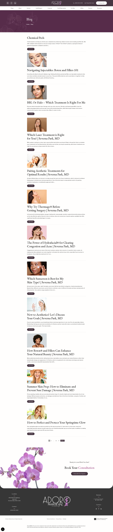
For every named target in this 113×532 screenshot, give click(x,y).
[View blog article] (37, 60)
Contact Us (101, 3)
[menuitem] (7, 3)
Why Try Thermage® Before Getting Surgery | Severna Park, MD (48, 208)
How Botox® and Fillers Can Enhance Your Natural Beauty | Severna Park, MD (50, 352)
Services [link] (28, 8)
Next (62, 440)
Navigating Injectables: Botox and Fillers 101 (52, 70)
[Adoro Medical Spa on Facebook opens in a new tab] (11, 3)
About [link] (20, 8)
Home (27, 24)
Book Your (79, 465)
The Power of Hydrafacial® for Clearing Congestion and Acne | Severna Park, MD (51, 244)
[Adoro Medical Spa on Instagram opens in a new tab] (8, 3)
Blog (32, 24)
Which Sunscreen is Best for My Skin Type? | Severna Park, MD (45, 280)
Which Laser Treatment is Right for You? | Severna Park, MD (45, 136)
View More (30, 49)
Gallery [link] (82, 8)
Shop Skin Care (89, 3)
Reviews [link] (90, 8)
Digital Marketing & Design (102, 519)
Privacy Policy (59, 519)
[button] (3, 529)
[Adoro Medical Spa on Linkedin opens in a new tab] (15, 3)
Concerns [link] (50, 8)
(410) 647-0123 (77, 527)
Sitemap (64, 519)
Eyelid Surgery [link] (39, 8)
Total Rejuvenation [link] (61, 8)
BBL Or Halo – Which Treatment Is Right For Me (56, 102)
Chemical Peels (35, 38)
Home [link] (12, 8)
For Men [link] (73, 8)
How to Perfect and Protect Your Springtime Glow (56, 422)
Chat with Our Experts (79, 474)
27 (58, 440)
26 (56, 440)
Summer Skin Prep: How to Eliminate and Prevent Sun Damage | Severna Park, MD (51, 388)
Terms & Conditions (51, 519)
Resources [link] (99, 8)
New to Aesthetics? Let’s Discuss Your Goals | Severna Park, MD (46, 316)
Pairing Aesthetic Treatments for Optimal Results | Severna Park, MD (48, 172)
